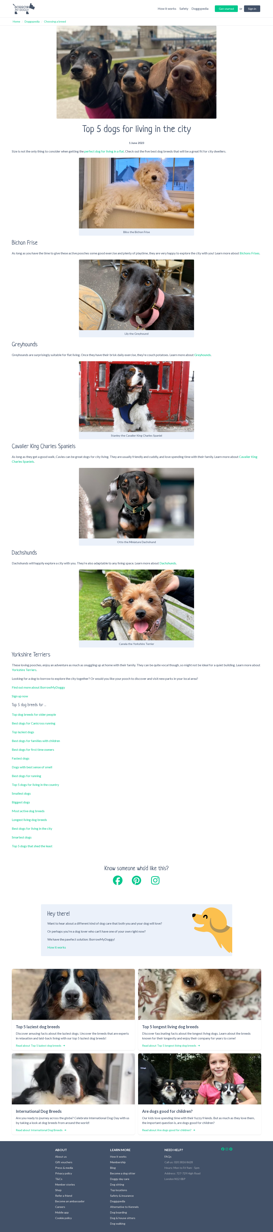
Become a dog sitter (122, 1173)
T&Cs (58, 1179)
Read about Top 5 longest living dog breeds (169, 1045)
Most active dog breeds (28, 811)
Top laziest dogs (23, 732)
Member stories (65, 1184)
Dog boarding (118, 1212)
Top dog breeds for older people (34, 714)
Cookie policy (63, 1218)
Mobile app (62, 1212)
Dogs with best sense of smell (32, 767)
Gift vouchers (63, 1162)
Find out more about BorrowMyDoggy (38, 687)
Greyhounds (202, 355)
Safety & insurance (122, 1195)
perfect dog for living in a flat (104, 151)
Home (16, 21)
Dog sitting (117, 1184)
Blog (113, 1167)
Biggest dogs (21, 802)
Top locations (118, 1190)
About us (61, 1156)
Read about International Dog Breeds (39, 1130)
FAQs (167, 1156)
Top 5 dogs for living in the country (35, 784)
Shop (58, 1190)
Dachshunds (167, 563)
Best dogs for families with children (36, 741)
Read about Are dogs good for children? (166, 1130)
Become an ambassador (70, 1201)
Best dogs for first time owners (33, 749)
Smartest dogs (22, 837)
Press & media (64, 1167)
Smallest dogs (21, 793)
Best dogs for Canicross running (33, 723)
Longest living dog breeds (29, 820)
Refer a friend (63, 1195)
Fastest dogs (20, 758)
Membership (118, 1162)
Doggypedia (32, 21)
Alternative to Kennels (124, 1206)
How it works (56, 947)
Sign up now (20, 696)
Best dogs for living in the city (32, 828)
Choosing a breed (55, 21)
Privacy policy (63, 1173)
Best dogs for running (26, 776)
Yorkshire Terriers (24, 670)
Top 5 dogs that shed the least (32, 846)
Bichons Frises (249, 253)
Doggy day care (119, 1179)
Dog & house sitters (122, 1218)
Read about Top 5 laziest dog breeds (38, 1045)
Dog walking (117, 1223)
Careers (60, 1206)
